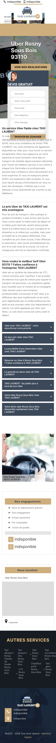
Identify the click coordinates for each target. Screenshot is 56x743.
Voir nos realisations (30, 67)
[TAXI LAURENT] (28, 12)
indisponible (14, 1)
